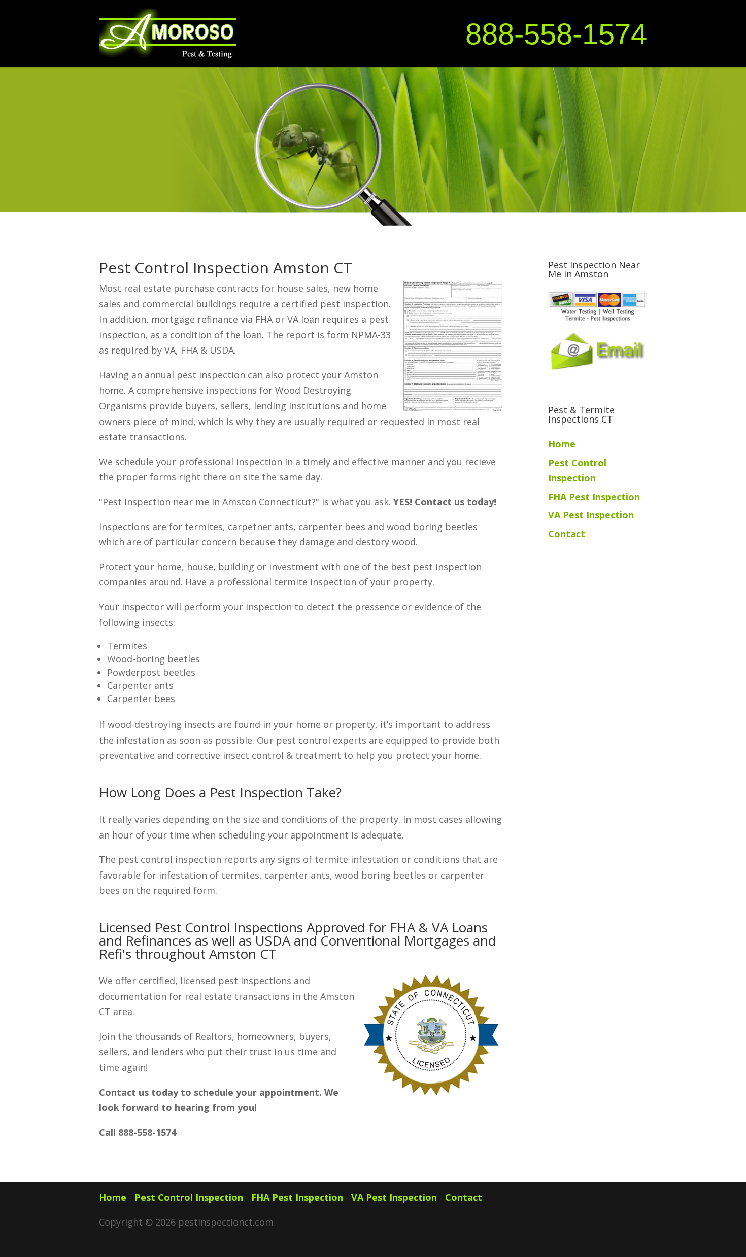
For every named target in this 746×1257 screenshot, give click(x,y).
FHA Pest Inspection (594, 497)
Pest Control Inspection (188, 1197)
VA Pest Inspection (591, 515)
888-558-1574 (556, 34)
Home (561, 444)
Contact (566, 534)
